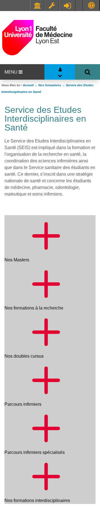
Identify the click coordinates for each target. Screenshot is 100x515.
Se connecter (67, 5)
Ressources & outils (51, 5)
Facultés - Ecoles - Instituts (37, 5)
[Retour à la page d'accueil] (37, 37)
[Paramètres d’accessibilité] (91, 5)
